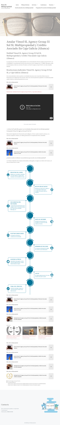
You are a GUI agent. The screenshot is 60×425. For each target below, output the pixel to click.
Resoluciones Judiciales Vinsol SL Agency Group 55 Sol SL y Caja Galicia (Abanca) (24, 91)
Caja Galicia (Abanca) (12, 382)
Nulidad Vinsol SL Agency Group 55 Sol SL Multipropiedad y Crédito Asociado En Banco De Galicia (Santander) (14, 336)
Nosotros (51, 5)
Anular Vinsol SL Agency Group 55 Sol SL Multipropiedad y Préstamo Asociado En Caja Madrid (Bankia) (27, 383)
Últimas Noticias (25, 5)
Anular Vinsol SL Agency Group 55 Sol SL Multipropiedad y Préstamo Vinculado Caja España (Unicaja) (45, 336)
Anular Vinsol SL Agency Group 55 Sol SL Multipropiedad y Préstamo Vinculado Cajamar (24, 385)
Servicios (34, 5)
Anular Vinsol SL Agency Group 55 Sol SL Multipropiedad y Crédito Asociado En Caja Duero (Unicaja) (29, 336)
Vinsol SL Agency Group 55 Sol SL (14, 381)
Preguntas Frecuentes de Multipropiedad (46, 8)
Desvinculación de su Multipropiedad (24, 8)
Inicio (17, 5)
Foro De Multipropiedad (6, 6)
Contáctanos (43, 5)
